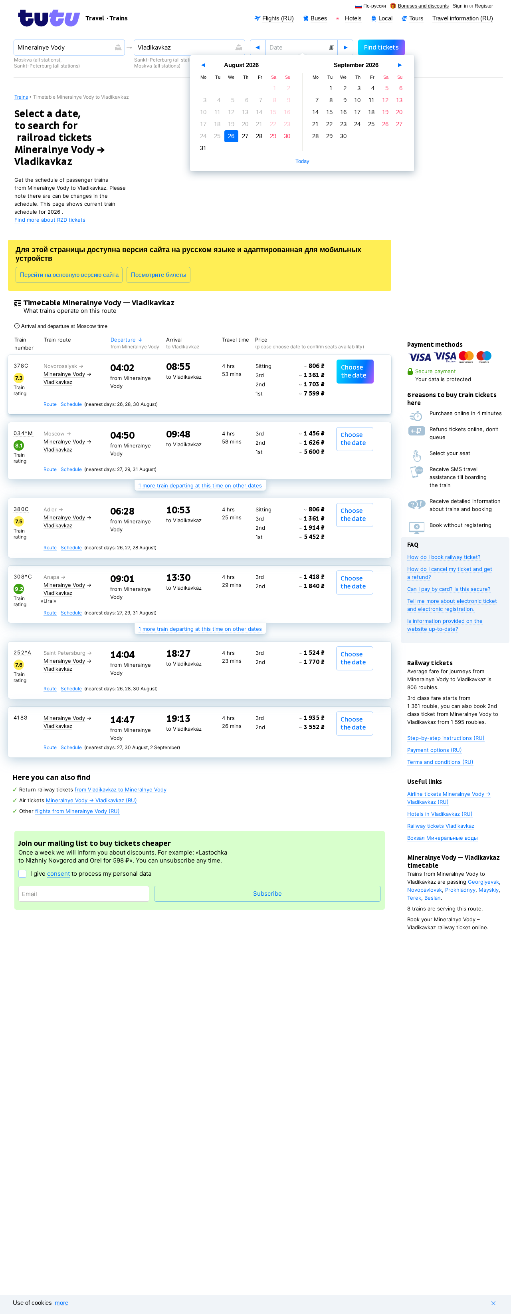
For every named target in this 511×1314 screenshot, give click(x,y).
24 (203, 136)
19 (231, 124)
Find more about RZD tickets (49, 220)
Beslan (432, 898)
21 (259, 124)
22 (273, 124)
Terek (414, 898)
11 (217, 112)
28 (259, 136)
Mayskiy (489, 890)
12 (231, 112)
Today (302, 161)
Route (50, 404)
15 (273, 112)
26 (231, 136)
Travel (95, 18)
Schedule (71, 404)
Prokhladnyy (460, 890)
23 (287, 124)
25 (217, 136)
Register (484, 6)
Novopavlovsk (424, 890)
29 (273, 136)
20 (245, 124)
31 (203, 148)
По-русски (374, 6)
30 (287, 136)
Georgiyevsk (483, 882)
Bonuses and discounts (423, 6)
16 (287, 112)
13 (245, 112)
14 (259, 112)
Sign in (460, 6)
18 (217, 124)
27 (245, 136)
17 (203, 124)
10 (203, 112)
